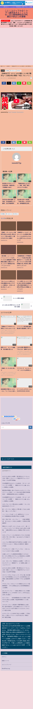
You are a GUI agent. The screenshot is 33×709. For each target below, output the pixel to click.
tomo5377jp (16, 163)
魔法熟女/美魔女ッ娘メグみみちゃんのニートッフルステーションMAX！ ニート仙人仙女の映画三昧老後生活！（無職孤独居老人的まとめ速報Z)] (16, 492)
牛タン (19, 70)
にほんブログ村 (6, 423)
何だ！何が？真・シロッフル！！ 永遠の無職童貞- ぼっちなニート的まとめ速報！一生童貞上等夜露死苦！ (16, 521)
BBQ (8, 70)
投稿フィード (5, 660)
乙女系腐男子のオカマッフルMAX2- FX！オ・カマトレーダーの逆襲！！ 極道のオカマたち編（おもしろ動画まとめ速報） (16, 485)
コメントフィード (6, 664)
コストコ (13, 70)
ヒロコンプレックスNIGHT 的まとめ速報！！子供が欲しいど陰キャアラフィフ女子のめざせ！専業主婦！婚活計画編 (16, 615)
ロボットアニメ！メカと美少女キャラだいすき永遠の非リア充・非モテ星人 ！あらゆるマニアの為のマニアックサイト (16, 537)
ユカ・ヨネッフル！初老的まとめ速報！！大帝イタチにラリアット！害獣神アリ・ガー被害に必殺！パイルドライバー (16, 562)
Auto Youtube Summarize (16, 112)
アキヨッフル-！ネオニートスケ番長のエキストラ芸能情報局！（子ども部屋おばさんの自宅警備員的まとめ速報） (16, 585)
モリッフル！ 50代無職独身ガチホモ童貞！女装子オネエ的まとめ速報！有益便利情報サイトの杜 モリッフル (16, 599)
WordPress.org (6, 668)
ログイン (4, 656)
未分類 (2, 70)
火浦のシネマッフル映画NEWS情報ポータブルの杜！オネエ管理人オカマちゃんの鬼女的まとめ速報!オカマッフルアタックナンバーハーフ (16, 555)
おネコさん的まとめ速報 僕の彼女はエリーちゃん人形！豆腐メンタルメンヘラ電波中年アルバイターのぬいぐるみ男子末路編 (16, 478)
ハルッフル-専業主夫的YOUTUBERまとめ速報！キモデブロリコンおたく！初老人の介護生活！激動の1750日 (16, 544)
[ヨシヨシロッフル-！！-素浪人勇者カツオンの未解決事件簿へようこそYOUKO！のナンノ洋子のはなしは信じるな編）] (16, 592)
